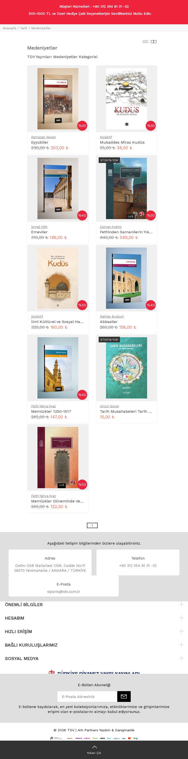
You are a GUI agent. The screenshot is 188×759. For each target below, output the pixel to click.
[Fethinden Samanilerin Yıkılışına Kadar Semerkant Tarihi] (126, 188)
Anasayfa (9, 28)
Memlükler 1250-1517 (51, 411)
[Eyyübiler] (57, 98)
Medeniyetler (41, 28)
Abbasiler (109, 321)
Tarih (23, 28)
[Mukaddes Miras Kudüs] (126, 98)
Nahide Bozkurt (112, 316)
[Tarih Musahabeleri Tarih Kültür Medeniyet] (126, 367)
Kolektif (106, 137)
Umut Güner (109, 406)
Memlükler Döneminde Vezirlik (60, 501)
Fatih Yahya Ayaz (43, 406)
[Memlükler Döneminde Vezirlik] (57, 457)
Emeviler (39, 232)
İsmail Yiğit (39, 227)
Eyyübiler (39, 142)
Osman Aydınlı (111, 227)
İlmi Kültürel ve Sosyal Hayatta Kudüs (67, 321)
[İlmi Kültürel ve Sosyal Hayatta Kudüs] (57, 277)
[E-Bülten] (124, 696)
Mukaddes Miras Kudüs (122, 142)
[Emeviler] (57, 188)
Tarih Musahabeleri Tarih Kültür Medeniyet (140, 411)
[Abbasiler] (126, 277)
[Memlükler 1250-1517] (57, 367)
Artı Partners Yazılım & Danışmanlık (106, 730)
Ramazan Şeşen (43, 137)
